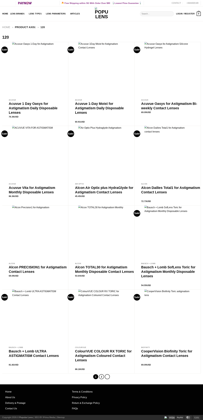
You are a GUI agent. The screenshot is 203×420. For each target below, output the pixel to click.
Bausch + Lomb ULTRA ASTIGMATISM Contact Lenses (34, 353)
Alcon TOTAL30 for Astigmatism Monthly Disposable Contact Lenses (104, 269)
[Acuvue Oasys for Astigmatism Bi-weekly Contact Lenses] (167, 69)
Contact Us (11, 408)
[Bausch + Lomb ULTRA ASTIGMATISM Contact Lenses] (35, 317)
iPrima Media (49, 417)
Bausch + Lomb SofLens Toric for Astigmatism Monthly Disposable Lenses (168, 271)
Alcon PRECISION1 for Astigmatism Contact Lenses (38, 269)
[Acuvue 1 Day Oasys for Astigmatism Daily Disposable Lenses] (35, 69)
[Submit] (171, 13)
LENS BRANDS (17, 14)
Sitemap (61, 417)
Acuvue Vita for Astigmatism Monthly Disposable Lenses (32, 190)
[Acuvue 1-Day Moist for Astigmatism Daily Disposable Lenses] (101, 69)
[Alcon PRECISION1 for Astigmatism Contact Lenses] (35, 233)
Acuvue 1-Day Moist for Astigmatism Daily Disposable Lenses (99, 108)
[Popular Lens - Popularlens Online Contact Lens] (101, 13)
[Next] (107, 376)
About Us (10, 397)
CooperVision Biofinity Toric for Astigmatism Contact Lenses (166, 353)
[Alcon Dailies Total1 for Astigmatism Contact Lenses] (167, 153)
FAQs (75, 408)
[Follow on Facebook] (4, 3)
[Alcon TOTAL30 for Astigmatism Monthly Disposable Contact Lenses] (101, 233)
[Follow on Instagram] (6, 3)
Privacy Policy (79, 397)
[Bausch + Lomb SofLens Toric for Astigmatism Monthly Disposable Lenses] (167, 233)
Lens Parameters (56, 14)
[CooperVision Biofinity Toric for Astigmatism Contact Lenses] (167, 317)
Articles (75, 14)
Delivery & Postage (15, 403)
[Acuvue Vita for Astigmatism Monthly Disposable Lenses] (35, 153)
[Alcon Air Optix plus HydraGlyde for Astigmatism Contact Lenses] (101, 153)
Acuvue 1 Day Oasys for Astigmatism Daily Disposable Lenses (33, 108)
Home (5, 14)
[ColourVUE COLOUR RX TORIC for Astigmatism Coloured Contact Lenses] (101, 317)
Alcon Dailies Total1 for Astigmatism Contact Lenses (170, 190)
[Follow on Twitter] (9, 3)
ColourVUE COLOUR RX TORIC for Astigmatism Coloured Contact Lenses (103, 355)
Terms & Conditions (82, 391)
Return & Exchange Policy (86, 403)
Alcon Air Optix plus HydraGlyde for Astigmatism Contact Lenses (104, 190)
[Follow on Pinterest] (12, 3)
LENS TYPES (35, 14)
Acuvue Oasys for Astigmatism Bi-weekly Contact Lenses (169, 106)
